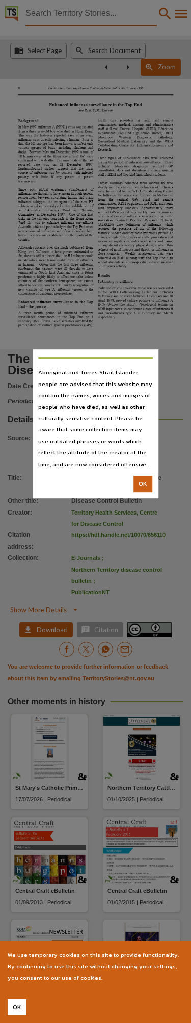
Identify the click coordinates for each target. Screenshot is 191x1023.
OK (143, 484)
